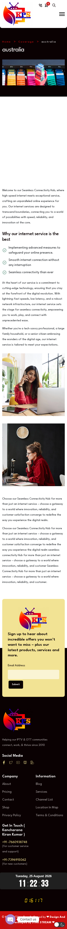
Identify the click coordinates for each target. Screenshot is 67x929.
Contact (8, 799)
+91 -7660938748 (14, 842)
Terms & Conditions (49, 815)
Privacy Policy (11, 815)
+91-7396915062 (14, 859)
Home (6, 42)
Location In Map (47, 807)
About (6, 784)
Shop (5, 807)
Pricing (7, 791)
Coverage (26, 42)
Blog (39, 784)
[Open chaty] (10, 919)
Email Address (16, 665)
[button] (62, 14)
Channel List (44, 799)
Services (41, 791)
